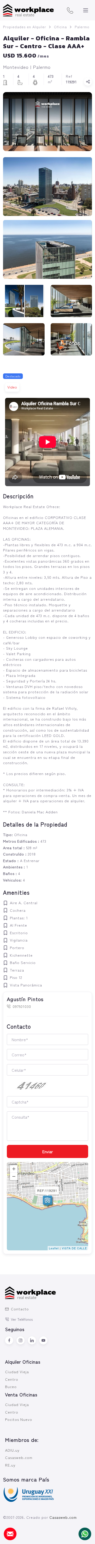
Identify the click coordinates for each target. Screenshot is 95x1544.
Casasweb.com (18, 1457)
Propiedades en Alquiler (24, 26)
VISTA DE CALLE (74, 1248)
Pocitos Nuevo (18, 1419)
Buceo (11, 1386)
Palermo (82, 26)
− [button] (14, 1176)
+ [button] (14, 1169)
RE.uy (10, 1465)
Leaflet (54, 1248)
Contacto (20, 1308)
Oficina (60, 26)
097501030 (22, 1006)
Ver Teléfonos (22, 1319)
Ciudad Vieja (17, 1371)
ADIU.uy (12, 1450)
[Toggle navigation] (85, 10)
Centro (11, 1379)
